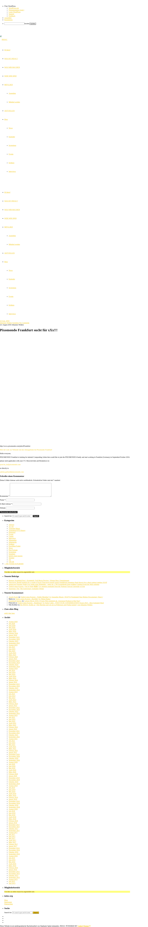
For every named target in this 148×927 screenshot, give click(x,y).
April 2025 (12, 653)
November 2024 (14, 663)
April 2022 (12, 723)
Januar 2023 (13, 706)
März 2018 (12, 819)
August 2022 (13, 715)
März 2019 (12, 795)
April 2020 (12, 770)
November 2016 (14, 850)
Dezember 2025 (14, 637)
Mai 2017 (12, 838)
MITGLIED (8, 227)
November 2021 (14, 733)
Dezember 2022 (14, 707)
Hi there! (7, 192)
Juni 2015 (12, 883)
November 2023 (14, 686)
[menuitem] (76, 6)
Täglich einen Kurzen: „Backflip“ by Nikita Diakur (32, 599)
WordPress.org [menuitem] (14, 8)
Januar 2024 (13, 682)
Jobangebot (12, 540)
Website (2, 508)
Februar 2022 (13, 727)
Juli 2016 (12, 858)
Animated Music (14, 528)
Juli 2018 (12, 811)
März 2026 (12, 631)
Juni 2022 (12, 719)
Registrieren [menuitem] (8, 20)
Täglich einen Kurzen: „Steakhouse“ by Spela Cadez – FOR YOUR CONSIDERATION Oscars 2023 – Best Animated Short (60, 603)
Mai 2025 (12, 651)
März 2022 (12, 725)
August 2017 (13, 832)
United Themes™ (84, 926)
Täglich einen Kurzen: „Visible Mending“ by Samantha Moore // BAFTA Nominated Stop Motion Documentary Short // (61, 597)
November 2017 (14, 827)
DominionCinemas (15, 601)
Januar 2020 (13, 776)
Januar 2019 (13, 799)
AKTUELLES (9, 253)
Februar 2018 (13, 821)
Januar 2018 (13, 823)
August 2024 (13, 668)
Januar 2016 (13, 870)
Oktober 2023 (13, 688)
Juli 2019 (12, 788)
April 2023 (12, 700)
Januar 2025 (13, 659)
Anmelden (12, 236)
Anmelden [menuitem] (7, 18)
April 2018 (12, 817)
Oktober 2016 (13, 852)
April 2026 (12, 629)
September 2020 (14, 760)
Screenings (12, 288)
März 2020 (12, 772)
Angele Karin (13, 597)
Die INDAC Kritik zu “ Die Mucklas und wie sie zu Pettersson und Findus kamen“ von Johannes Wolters (56, 605)
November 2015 (14, 873)
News (11, 270)
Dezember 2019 (14, 778)
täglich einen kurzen (15, 556)
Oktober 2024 (13, 665)
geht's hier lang (9, 613)
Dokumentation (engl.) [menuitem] (16, 10)
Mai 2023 (12, 698)
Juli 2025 (12, 647)
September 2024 (14, 666)
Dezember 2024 (14, 661)
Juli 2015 (12, 881)
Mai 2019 (12, 791)
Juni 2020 (12, 766)
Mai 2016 (12, 862)
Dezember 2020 (14, 754)
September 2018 (14, 807)
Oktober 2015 (13, 875)
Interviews (12, 314)
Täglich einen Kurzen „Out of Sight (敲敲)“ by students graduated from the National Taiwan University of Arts (47, 586)
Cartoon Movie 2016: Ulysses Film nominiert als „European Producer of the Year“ (52, 601)
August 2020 (13, 762)
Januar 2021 (13, 752)
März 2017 (12, 842)
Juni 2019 (12, 790)
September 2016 (14, 854)
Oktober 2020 (13, 758)
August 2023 (13, 692)
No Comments (24, 323)
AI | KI (11, 527)
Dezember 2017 (14, 825)
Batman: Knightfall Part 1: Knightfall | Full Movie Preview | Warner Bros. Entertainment (39, 580)
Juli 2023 (12, 694)
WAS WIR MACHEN (12, 210)
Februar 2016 (13, 868)
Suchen (26, 24)
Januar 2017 (13, 846)
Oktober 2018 (13, 805)
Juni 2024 (12, 672)
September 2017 (14, 831)
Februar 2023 (13, 704)
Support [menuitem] (11, 14)
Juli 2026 (12, 624)
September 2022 (14, 713)
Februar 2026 (13, 633)
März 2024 (12, 678)
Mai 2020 (12, 768)
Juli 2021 (12, 741)
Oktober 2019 (13, 782)
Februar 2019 (13, 797)
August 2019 (13, 786)
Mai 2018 (12, 815)
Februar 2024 (13, 680)
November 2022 (14, 709)
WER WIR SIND (10, 218)
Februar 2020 (13, 774)
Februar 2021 (13, 750)
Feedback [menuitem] (12, 16)
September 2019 (14, 784)
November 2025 (14, 639)
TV (10, 560)
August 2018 (13, 809)
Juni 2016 (12, 860)
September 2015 (14, 877)
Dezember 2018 (14, 801)
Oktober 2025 (13, 641)
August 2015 (13, 879)
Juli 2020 (12, 764)
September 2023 (14, 690)
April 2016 (12, 864)
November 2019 (14, 780)
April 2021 (12, 747)
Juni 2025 (12, 649)
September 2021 (14, 737)
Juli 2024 (12, 670)
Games (11, 536)
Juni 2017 (12, 836)
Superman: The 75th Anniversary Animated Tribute (26, 589)
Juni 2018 (12, 813)
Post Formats (13, 550)
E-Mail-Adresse (6, 504)
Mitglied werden (14, 244)
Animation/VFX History (17, 530)
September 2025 (14, 643)
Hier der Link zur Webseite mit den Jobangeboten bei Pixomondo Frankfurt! (26, 450)
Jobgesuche (13, 542)
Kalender (12, 279)
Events (11, 296)
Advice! (11, 525)
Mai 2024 (12, 674)
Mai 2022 (12, 721)
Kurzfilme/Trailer (14, 546)
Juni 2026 (12, 625)
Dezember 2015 (14, 872)
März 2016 (12, 866)
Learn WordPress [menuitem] (14, 12)
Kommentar (4, 496)
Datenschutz (8, 904)
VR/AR (11, 562)
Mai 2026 (12, 627)
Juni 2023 (12, 696)
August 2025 (13, 645)
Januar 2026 (13, 635)
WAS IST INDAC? (11, 201)
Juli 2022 (12, 717)
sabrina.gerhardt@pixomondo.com (12, 472)
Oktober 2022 (13, 711)
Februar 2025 (13, 657)
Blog (6, 262)
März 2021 (12, 748)
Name (2, 500)
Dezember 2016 (14, 848)
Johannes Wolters (6, 323)
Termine (11, 558)
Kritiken (11, 305)
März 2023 (12, 702)
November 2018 (14, 803)
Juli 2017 (12, 834)
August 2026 (13, 622)
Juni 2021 (12, 743)
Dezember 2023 (14, 684)
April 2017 (12, 840)
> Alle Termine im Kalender (14, 564)
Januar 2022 (13, 729)
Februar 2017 (13, 844)
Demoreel (12, 532)
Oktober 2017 (13, 829)
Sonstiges (15, 323)
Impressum (8, 902)
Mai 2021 (12, 745)
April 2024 (12, 676)
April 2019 (12, 793)
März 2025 (12, 655)
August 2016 (13, 856)
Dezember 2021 (14, 731)
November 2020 (14, 756)
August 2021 (13, 739)
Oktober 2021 (13, 735)
